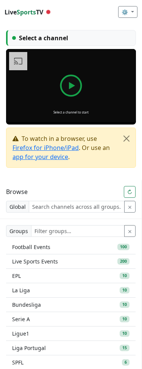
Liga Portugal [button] (69, 348)
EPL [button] (69, 275)
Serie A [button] (69, 319)
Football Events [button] (69, 247)
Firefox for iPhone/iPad (45, 148)
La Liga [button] (69, 290)
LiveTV (24, 12)
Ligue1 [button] (69, 333)
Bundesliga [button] (69, 304)
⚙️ (126, 12)
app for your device (40, 157)
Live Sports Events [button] (69, 261)
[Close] (126, 138)
